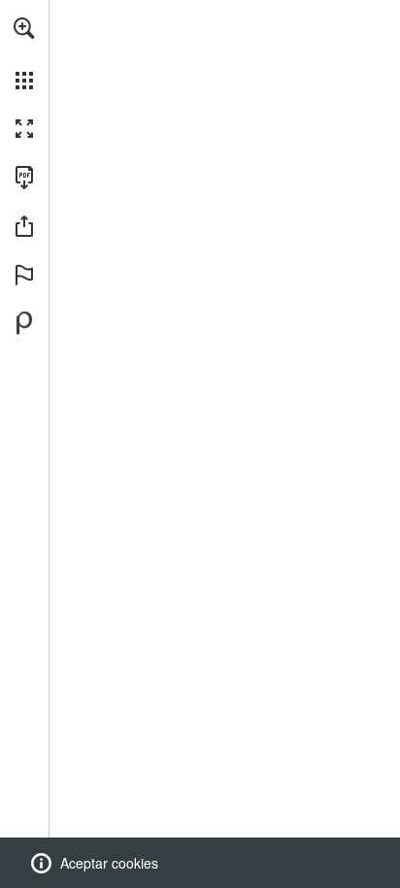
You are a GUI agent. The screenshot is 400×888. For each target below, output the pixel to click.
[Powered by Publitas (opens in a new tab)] (24, 323)
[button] (24, 28)
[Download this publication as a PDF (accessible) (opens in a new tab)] (24, 177)
